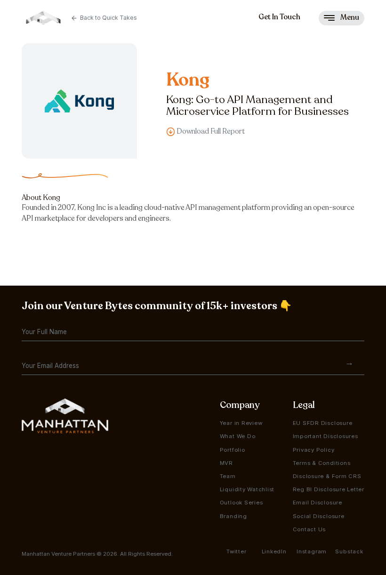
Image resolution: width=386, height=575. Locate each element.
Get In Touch (279, 17)
